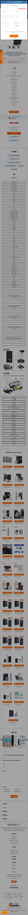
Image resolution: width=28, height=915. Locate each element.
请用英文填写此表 (22, 8)
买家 (12, 5)
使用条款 (13, 31)
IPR (16, 31)
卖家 (16, 5)
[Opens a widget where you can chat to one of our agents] (4, 912)
